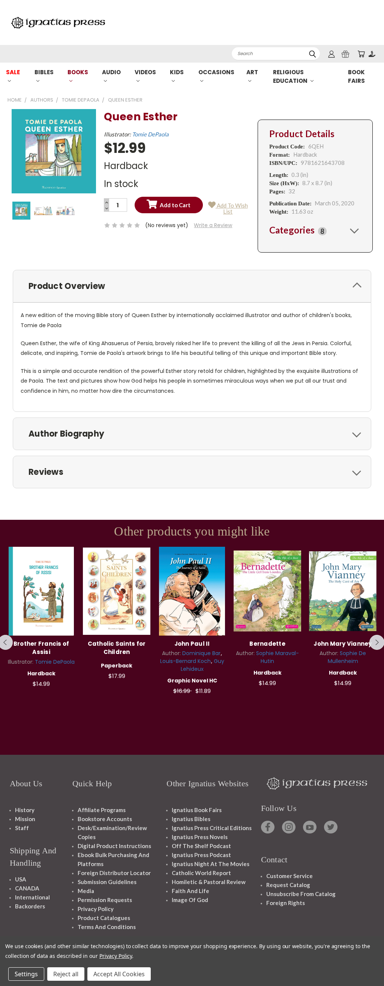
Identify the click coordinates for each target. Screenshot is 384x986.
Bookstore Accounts (105, 818)
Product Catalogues (104, 917)
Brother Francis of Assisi (41, 648)
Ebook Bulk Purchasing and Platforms (113, 859)
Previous (372, 962)
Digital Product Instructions (114, 845)
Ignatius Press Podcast (201, 854)
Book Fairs (356, 76)
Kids (177, 72)
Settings (26, 974)
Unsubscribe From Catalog (301, 893)
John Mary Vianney (343, 644)
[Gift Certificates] (345, 53)
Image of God (190, 899)
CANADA (27, 888)
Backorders (30, 906)
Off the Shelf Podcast (201, 845)
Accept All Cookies (119, 974)
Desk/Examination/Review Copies (112, 832)
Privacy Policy (96, 908)
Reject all (65, 974)
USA (20, 879)
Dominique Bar (201, 653)
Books (78, 72)
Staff (22, 827)
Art (252, 72)
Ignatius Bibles (191, 818)
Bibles (44, 72)
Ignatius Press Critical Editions (212, 827)
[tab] (315, 230)
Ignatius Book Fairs (197, 809)
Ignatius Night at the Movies (210, 863)
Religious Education (291, 76)
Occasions (216, 72)
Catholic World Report (201, 872)
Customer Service (289, 875)
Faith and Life (190, 890)
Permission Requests (105, 899)
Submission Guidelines (107, 881)
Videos (145, 72)
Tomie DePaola (150, 134)
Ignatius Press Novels (200, 836)
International (32, 897)
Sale (13, 72)
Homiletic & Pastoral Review (209, 881)
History (24, 809)
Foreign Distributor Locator (114, 872)
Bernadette (267, 644)
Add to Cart (41, 590)
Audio (111, 72)
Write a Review (213, 225)
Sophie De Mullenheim (347, 657)
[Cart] (361, 53)
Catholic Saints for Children (117, 648)
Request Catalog (288, 884)
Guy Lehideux (202, 665)
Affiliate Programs (102, 809)
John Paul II (192, 644)
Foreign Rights (285, 902)
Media (86, 890)
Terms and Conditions (107, 926)
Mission (25, 818)
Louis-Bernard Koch (185, 661)
